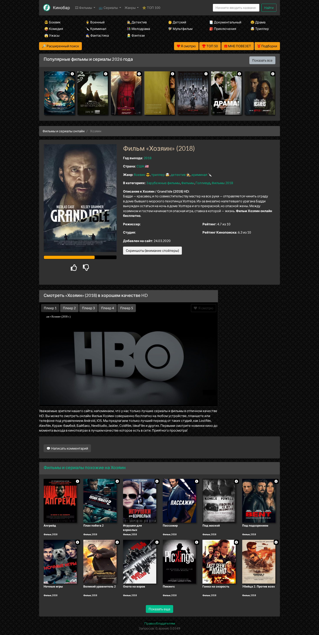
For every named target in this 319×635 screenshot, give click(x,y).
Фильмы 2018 (222, 183)
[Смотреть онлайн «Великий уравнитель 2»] (100, 561)
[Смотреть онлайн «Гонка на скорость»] (219, 561)
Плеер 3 (88, 308)
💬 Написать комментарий (67, 448)
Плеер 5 (126, 308)
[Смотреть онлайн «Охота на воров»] (139, 561)
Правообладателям (159, 623)
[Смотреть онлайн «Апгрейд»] (60, 500)
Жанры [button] (130, 8)
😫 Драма (257, 22)
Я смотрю (205, 308)
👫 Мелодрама (138, 29)
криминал (199, 175)
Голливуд (203, 183)
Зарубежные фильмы (163, 183)
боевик (139, 175)
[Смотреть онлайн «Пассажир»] (179, 500)
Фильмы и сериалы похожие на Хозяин (85, 467)
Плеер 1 (50, 308)
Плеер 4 (107, 308)
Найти (269, 8)
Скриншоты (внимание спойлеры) (152, 250)
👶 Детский (177, 22)
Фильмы (187, 183)
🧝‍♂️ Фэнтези (136, 35)
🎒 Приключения (222, 29)
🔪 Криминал (96, 29)
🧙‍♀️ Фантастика (97, 35)
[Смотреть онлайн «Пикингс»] (179, 561)
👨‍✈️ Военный (95, 22)
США (140, 166)
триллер (158, 175)
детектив (178, 175)
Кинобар (61, 7)
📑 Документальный (224, 22)
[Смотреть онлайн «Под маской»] (219, 500)
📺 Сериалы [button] (108, 8)
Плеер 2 (69, 308)
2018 (147, 158)
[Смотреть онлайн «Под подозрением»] (258, 500)
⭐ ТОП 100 (151, 8)
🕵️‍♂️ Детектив (137, 22)
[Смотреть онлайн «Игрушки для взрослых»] (139, 500)
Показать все (262, 60)
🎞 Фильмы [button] (84, 8)
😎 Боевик (52, 22)
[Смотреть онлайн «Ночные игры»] (60, 561)
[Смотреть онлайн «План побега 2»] (100, 500)
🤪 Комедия (53, 29)
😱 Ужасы (51, 35)
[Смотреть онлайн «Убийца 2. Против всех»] (258, 561)
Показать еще (159, 609)
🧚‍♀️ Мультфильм (180, 29)
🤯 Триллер (259, 29)
